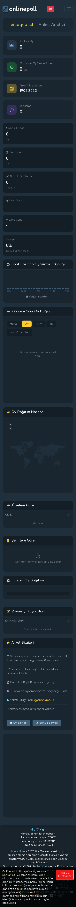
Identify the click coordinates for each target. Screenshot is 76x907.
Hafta (14, 323)
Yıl (51, 323)
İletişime (42, 866)
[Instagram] (37, 830)
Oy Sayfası (19, 723)
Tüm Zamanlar (19, 332)
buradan (32, 892)
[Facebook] (32, 830)
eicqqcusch (23, 24)
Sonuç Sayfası (48, 723)
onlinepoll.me (17, 851)
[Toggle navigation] (69, 9)
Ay (26, 323)
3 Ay (39, 323)
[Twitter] (43, 830)
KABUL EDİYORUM (64, 875)
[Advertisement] (38, 776)
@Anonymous (44, 700)
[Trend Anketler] (50, 9)
